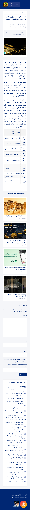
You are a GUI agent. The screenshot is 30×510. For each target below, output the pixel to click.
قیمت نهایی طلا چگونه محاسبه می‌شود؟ (16, 216)
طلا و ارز (17, 13)
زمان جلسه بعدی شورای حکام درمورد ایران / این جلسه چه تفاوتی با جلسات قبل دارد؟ (15, 436)
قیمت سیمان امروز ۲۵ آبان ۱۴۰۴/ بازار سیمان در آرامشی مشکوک (14, 441)
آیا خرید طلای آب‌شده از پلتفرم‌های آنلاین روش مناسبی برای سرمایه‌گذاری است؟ (16, 242)
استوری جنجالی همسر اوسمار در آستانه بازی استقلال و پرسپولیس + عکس (16, 389)
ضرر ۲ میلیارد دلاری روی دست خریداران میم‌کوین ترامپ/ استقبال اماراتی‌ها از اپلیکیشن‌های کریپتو (16, 417)
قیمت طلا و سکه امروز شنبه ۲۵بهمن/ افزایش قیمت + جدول (16, 295)
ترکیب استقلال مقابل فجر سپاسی (15, 398)
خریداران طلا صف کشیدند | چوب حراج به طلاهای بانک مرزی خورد (14, 412)
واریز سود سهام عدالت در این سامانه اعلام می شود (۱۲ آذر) (14, 407)
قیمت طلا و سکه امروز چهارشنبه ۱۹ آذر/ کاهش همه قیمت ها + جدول (15, 18)
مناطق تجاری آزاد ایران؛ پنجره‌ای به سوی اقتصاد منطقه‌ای (13, 459)
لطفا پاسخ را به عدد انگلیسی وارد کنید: (17, 364)
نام (26, 341)
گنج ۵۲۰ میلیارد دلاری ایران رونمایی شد (14, 451)
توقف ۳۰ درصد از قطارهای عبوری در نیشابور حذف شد (14, 394)
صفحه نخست (23, 13)
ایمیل (25, 351)
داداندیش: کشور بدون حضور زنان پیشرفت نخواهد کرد (15, 463)
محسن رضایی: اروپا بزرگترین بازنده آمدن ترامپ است (14, 423)
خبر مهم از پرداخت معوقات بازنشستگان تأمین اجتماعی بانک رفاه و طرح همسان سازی (15, 429)
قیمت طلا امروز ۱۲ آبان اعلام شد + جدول (14, 468)
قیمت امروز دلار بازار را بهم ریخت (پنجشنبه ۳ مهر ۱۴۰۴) (15, 473)
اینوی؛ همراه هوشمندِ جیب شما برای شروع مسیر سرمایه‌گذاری (15, 268)
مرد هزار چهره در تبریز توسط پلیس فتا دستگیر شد (14, 483)
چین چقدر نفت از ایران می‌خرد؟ (15, 455)
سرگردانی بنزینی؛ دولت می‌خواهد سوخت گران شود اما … (15, 446)
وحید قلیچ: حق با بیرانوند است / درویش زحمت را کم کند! (15, 478)
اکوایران (11, 24)
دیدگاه (25, 315)
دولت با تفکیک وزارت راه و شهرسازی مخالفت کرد (14, 402)
